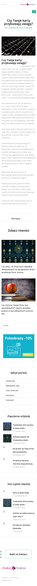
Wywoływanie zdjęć (12, 386)
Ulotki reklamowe (25, 28)
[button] (34, 11)
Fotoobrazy (10, 395)
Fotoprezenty (10, 381)
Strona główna (10, 28)
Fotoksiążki (10, 400)
